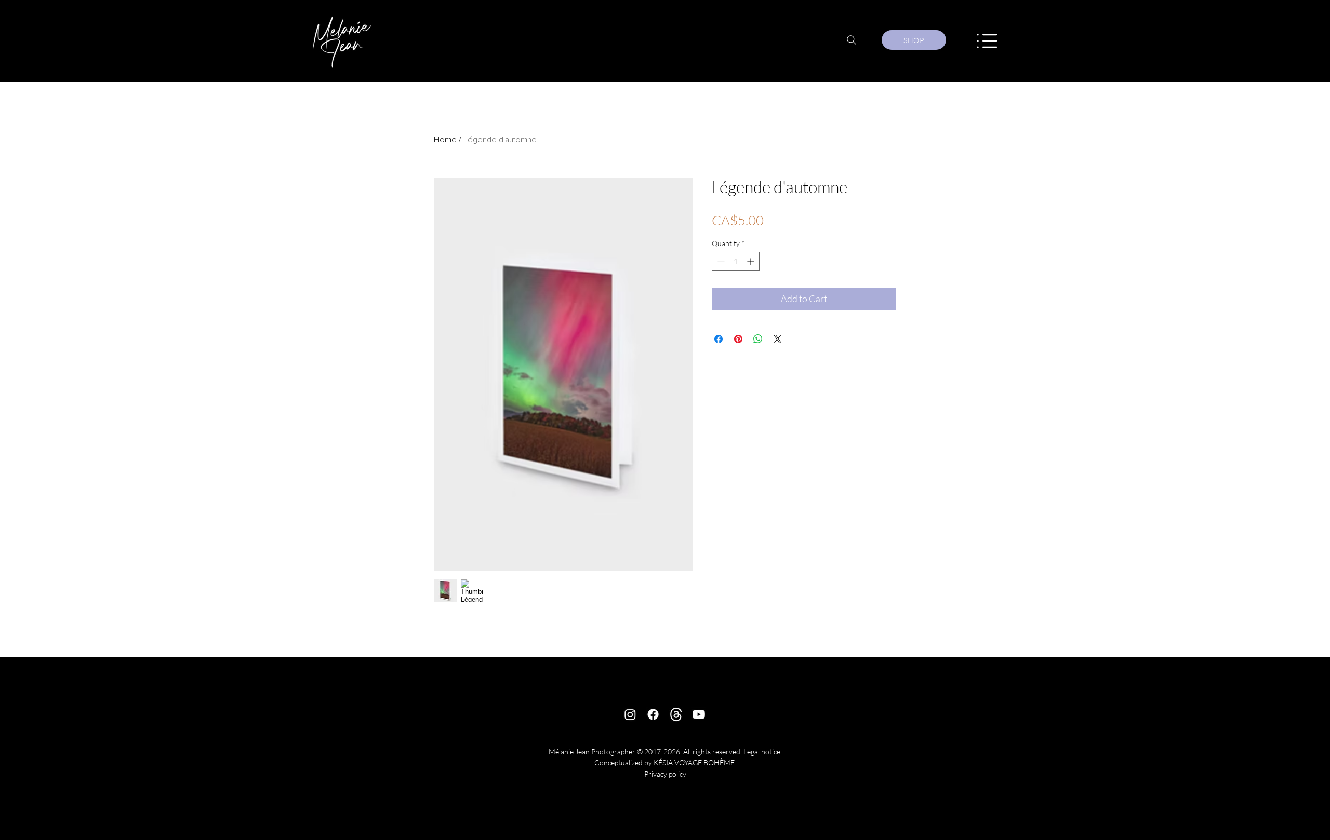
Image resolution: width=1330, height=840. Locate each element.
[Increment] (751, 261)
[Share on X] (778, 339)
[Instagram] (630, 714)
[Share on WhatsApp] (758, 339)
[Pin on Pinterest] (738, 339)
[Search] (851, 40)
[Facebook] (653, 714)
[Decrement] (719, 261)
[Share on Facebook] (718, 339)
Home (445, 140)
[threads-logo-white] (676, 714)
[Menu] (987, 40)
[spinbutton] (735, 261)
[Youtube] (698, 714)
